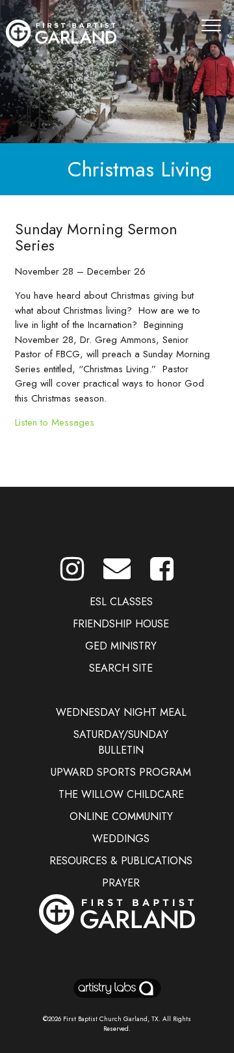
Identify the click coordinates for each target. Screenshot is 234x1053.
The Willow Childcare (121, 794)
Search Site (121, 668)
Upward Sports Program (121, 772)
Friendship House (121, 623)
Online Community (121, 816)
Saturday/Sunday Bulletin (120, 742)
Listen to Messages (54, 422)
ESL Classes (121, 601)
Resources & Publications (120, 860)
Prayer (121, 882)
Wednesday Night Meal (121, 712)
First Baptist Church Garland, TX (111, 1019)
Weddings (121, 838)
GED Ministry (121, 645)
